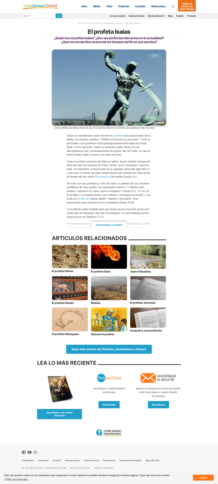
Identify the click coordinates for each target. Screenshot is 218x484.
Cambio (140, 6)
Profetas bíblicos (132, 23)
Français (191, 16)
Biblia (96, 6)
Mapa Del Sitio (152, 460)
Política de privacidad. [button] (16, 479)
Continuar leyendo (109, 225)
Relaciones (158, 6)
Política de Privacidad (103, 468)
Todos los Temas (91, 460)
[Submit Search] (59, 16)
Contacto (56, 460)
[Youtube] (30, 452)
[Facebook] (24, 452)
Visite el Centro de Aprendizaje (187, 6)
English (180, 16)
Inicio (80, 23)
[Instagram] (36, 452)
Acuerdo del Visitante (80, 468)
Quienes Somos (136, 16)
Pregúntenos (28, 460)
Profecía (123, 6)
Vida (109, 6)
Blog (170, 16)
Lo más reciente (117, 16)
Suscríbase (109, 404)
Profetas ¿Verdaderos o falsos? (108, 23)
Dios (84, 6)
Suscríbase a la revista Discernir (60, 414)
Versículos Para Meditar (130, 460)
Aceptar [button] (203, 477)
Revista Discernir (156, 16)
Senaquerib (102, 176)
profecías (84, 198)
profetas (118, 135)
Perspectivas (109, 460)
